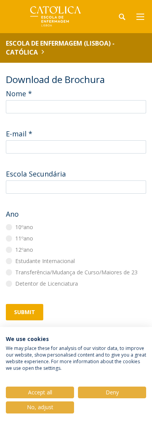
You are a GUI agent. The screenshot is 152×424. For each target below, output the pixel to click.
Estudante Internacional (45, 261)
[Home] (54, 16)
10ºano (24, 227)
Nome (19, 93)
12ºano (24, 249)
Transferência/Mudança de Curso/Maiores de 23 (76, 272)
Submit (24, 312)
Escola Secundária (36, 173)
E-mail (19, 133)
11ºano (24, 238)
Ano (12, 214)
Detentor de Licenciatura (46, 283)
